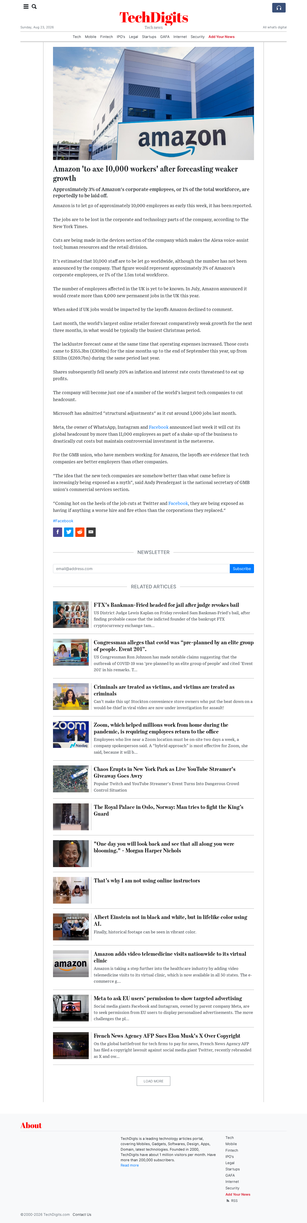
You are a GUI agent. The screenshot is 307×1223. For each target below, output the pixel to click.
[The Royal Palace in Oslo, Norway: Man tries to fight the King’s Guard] (71, 816)
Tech (77, 37)
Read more (130, 1165)
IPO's (121, 37)
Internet (180, 37)
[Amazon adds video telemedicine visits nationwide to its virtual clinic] (71, 963)
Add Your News (221, 37)
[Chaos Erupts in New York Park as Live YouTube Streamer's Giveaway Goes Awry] (71, 778)
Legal (133, 37)
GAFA (165, 37)
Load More (153, 1081)
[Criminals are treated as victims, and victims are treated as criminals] (71, 696)
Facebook (159, 427)
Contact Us (82, 1214)
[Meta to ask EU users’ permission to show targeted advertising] (71, 1007)
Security (198, 37)
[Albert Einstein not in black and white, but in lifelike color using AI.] (71, 926)
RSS (234, 1200)
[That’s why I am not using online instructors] (71, 890)
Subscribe (242, 568)
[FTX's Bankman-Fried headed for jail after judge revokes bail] (71, 614)
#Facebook (63, 520)
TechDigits (153, 16)
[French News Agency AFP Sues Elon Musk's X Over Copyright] (71, 1045)
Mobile (90, 37)
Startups (149, 37)
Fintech (106, 37)
